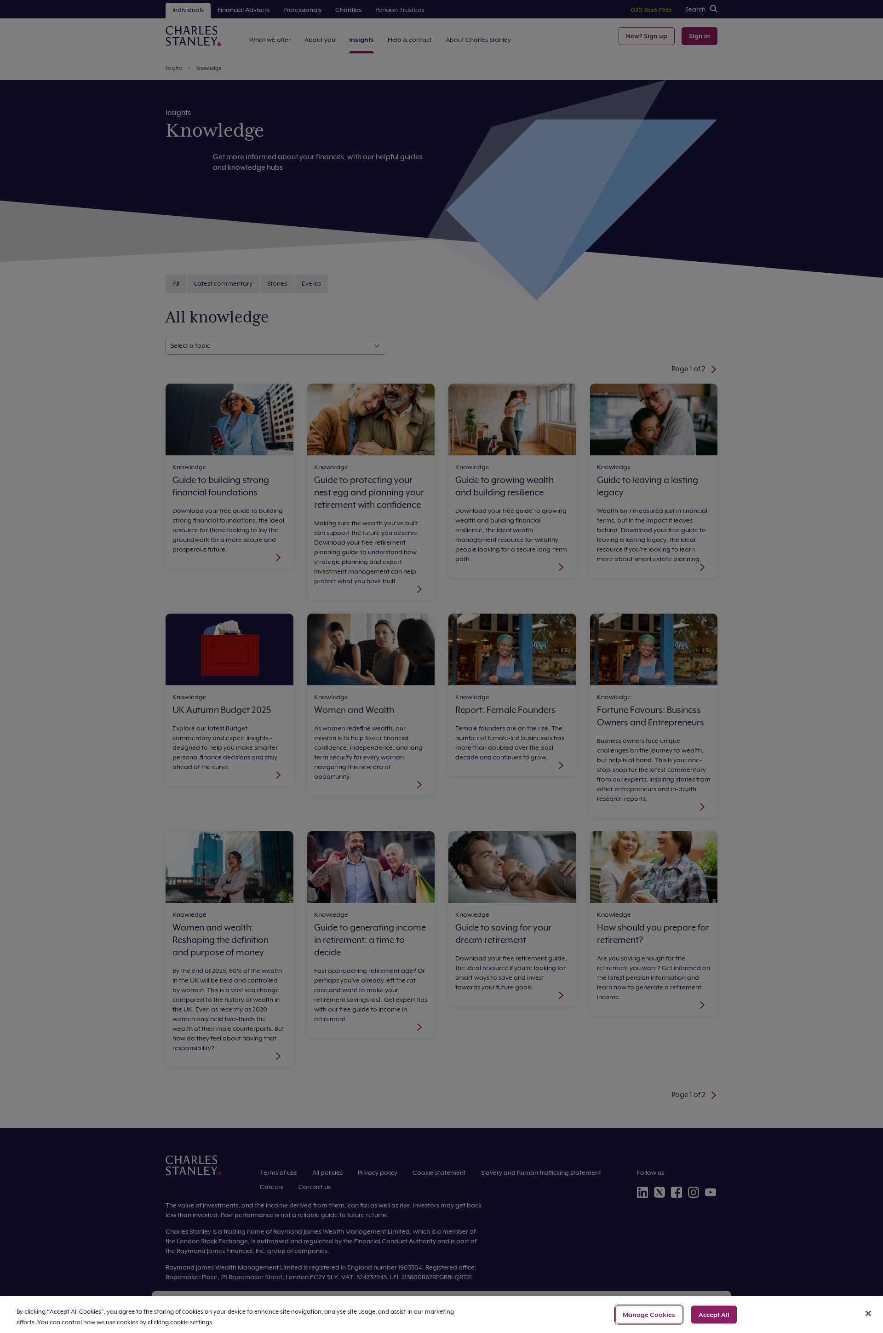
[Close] (868, 1314)
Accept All (714, 1314)
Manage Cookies (649, 1314)
